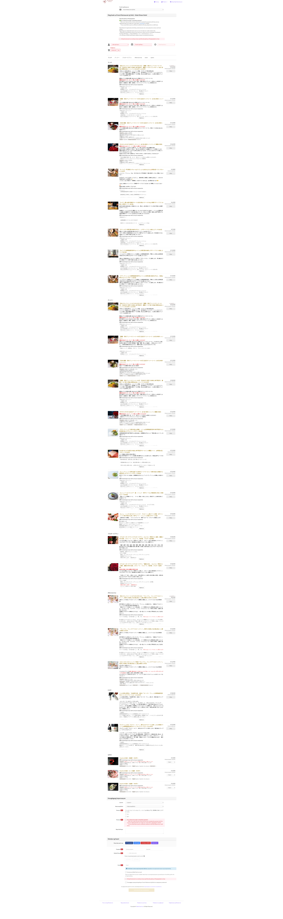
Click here (142, 23)
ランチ (110, 57)
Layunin (121, 802)
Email (120, 865)
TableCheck (154, 843)
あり (128, 816)
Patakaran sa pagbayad (158, 902)
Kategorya (112, 47)
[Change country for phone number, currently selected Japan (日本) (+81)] (127, 853)
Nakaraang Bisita (119, 806)
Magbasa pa (141, 93)
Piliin (171, 71)
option (152, 57)
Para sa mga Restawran (107, 902)
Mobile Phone (118, 853)
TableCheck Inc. (139, 906)
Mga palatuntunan (125, 902)
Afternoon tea (138, 57)
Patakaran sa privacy (142, 902)
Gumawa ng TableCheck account (134, 872)
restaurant (113, 50)
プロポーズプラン (127, 57)
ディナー (117, 57)
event (146, 57)
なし (128, 814)
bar (119, 50)
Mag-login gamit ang (118, 843)
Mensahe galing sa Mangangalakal (127, 18)
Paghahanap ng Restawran (175, 902)
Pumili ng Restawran (124, 7)
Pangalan (119, 849)
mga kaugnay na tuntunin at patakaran (152, 886)
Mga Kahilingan (119, 829)
